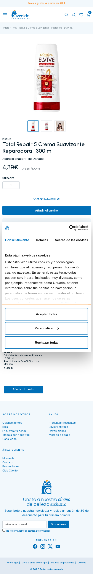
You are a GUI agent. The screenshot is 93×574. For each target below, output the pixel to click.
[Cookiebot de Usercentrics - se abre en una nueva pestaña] (69, 228)
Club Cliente (10, 470)
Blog (5, 427)
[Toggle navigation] (5, 14)
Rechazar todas (46, 342)
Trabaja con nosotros (16, 435)
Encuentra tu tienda (14, 431)
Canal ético (9, 439)
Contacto (8, 462)
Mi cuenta (8, 458)
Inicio (6, 27)
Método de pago (59, 435)
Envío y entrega (58, 427)
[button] (88, 15)
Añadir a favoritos (48, 199)
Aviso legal (13, 562)
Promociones (10, 466)
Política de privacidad (62, 562)
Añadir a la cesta (23, 389)
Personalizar (44, 328)
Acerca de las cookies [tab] (71, 240)
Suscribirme (58, 524)
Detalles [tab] (42, 240)
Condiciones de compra (35, 562)
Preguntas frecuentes (62, 423)
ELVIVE (6, 139)
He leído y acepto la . (28, 530)
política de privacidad (39, 530)
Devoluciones (57, 431)
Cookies (82, 562)
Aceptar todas (46, 314)
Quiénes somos (12, 423)
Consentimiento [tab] (17, 240)
